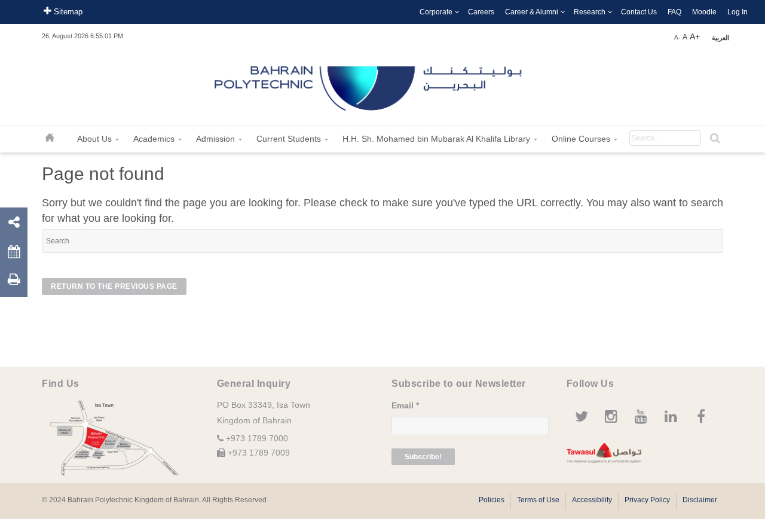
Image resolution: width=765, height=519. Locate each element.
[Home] (369, 84)
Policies (491, 500)
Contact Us (639, 12)
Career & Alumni (531, 12)
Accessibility (592, 500)
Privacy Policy (647, 500)
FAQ (674, 12)
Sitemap (66, 11)
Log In (737, 12)
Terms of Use (538, 500)
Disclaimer (700, 500)
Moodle (704, 12)
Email (405, 405)
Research (589, 12)
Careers (481, 12)
